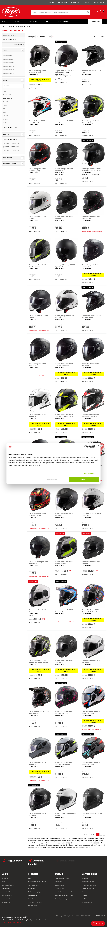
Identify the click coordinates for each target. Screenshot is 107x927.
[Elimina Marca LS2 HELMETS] (23, 40)
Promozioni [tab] (7, 158)
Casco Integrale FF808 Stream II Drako (37, 514)
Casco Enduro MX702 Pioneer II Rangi (39, 712)
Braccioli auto (32, 906)
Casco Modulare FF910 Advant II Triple (91, 712)
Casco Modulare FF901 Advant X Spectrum (91, 415)
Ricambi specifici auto (62, 878)
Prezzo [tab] (6, 134)
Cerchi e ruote (59, 885)
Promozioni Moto (7, 895)
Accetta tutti (84, 479)
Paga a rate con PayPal (89, 885)
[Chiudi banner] (98, 446)
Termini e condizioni (88, 888)
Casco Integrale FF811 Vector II (90, 266)
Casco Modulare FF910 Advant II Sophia (64, 712)
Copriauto (31, 888)
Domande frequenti (88, 881)
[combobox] (60, 12)
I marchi (30, 878)
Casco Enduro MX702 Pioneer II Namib (39, 122)
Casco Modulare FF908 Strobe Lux (91, 218)
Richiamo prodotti (87, 902)
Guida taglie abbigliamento (63, 899)
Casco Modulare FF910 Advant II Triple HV (64, 763)
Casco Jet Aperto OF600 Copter (38, 317)
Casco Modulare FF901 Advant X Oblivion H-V (64, 415)
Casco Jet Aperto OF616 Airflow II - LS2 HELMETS (91, 170)
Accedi (51, 2)
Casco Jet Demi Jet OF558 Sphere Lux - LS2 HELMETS (65, 72)
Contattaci (75, 2)
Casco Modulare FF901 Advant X (91, 365)
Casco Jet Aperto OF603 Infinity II (64, 514)
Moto (10, 26)
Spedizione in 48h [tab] (9, 163)
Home (3, 27)
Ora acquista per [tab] (9, 35)
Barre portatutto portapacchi (37, 881)
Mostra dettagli (89, 473)
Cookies (84, 895)
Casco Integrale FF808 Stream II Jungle (37, 170)
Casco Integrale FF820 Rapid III (65, 814)
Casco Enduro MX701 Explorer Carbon (91, 317)
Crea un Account (62, 2)
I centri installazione (8, 885)
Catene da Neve (33, 885)
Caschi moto (19, 26)
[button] (96, 12)
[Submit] (88, 12)
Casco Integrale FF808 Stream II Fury (90, 122)
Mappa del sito (6, 902)
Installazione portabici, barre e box (66, 895)
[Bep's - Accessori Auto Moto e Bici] (11, 12)
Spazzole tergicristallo (35, 902)
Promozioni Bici (6, 899)
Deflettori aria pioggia (35, 892)
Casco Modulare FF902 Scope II (91, 563)
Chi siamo (5, 878)
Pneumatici (58, 881)
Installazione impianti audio (64, 892)
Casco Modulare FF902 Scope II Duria (64, 563)
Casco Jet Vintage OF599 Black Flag (38, 563)
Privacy (84, 892)
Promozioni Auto (7, 892)
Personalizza (52, 479)
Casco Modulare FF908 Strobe (37, 218)
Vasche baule (32, 895)
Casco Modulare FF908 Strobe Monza (37, 266)
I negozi (4, 881)
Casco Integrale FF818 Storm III (37, 814)
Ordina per (31, 37)
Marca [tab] (5, 80)
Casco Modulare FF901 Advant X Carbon (64, 365)
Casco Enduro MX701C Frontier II (64, 611)
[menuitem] (6, 21)
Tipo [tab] (4, 50)
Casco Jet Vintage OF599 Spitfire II (65, 266)
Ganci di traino (59, 888)
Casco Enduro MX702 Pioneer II (92, 71)
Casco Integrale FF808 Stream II (64, 170)
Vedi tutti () (9, 128)
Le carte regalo (6, 888)
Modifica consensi (87, 899)
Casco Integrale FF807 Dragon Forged (37, 71)
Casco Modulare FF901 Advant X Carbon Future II (91, 612)
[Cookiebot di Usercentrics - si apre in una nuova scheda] (86, 446)
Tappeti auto (32, 899)
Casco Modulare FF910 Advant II (64, 662)
